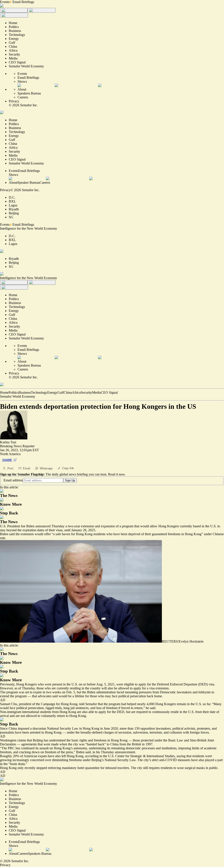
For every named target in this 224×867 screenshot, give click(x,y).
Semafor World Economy (17, 396)
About (22, 89)
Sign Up (70, 480)
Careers (23, 97)
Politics (14, 392)
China (68, 392)
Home (4, 392)
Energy (52, 392)
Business (25, 392)
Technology (39, 392)
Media (96, 392)
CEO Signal (109, 392)
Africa (76, 392)
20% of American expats (30, 756)
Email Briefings (23, 2)
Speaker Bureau (29, 182)
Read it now (116, 474)
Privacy (14, 101)
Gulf (60, 392)
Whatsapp (46, 468)
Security (86, 392)
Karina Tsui (8, 442)
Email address (13, 480)
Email (26, 468)
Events (4, 2)
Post (10, 468)
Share (7, 460)
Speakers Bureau (29, 93)
